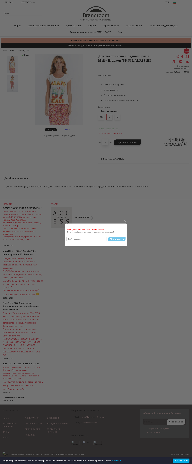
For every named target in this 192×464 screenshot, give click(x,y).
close (125, 221)
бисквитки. (117, 461)
